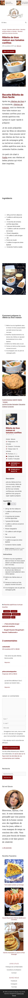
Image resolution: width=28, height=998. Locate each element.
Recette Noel (6, 617)
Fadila (4, 157)
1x (9, 504)
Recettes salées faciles (13, 29)
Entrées (9, 404)
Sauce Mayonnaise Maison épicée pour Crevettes (14, 918)
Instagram (14, 984)
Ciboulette (22, 404)
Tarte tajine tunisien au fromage (14, 885)
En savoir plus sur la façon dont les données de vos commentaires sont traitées (13, 756)
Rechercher (7, 777)
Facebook (14, 981)
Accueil (4, 29)
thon (13, 617)
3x (15, 504)
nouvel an (14, 611)
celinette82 (6, 646)
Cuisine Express (7, 400)
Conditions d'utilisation (14, 970)
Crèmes (4, 406)
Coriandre (10, 406)
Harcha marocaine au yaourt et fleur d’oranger (14, 953)
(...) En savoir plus (6, 847)
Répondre (7, 662)
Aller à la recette (9, 51)
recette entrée (6, 614)
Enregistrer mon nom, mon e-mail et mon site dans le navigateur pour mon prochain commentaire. (14, 734)
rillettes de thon (17, 101)
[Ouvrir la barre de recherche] (26, 22)
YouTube (14, 987)
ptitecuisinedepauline (9, 671)
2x (12, 504)
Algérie (20, 400)
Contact (14, 973)
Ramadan (15, 404)
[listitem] (8, 2)
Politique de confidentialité (14, 967)
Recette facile (16, 614)
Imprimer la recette (15, 464)
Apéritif (15, 400)
